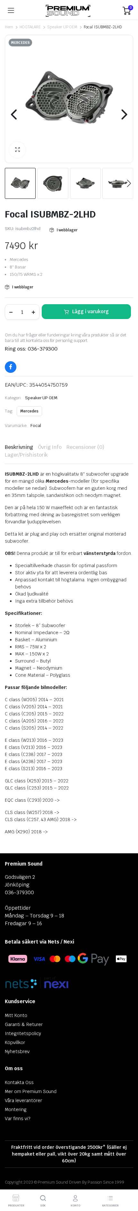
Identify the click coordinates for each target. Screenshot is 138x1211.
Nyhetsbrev (17, 1051)
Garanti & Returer (24, 1024)
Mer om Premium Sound (30, 1091)
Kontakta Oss (19, 1082)
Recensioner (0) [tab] (85, 447)
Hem (9, 27)
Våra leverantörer (23, 1100)
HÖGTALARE (30, 27)
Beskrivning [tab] (19, 447)
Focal (35, 425)
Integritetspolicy (23, 1033)
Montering (16, 1109)
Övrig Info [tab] (50, 447)
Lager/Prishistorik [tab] (26, 454)
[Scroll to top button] (127, 1182)
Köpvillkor (15, 1042)
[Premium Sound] (68, 11)
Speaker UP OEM (62, 27)
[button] (17, 150)
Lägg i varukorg (90, 311)
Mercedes (29, 411)
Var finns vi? (17, 1118)
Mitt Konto (16, 1015)
